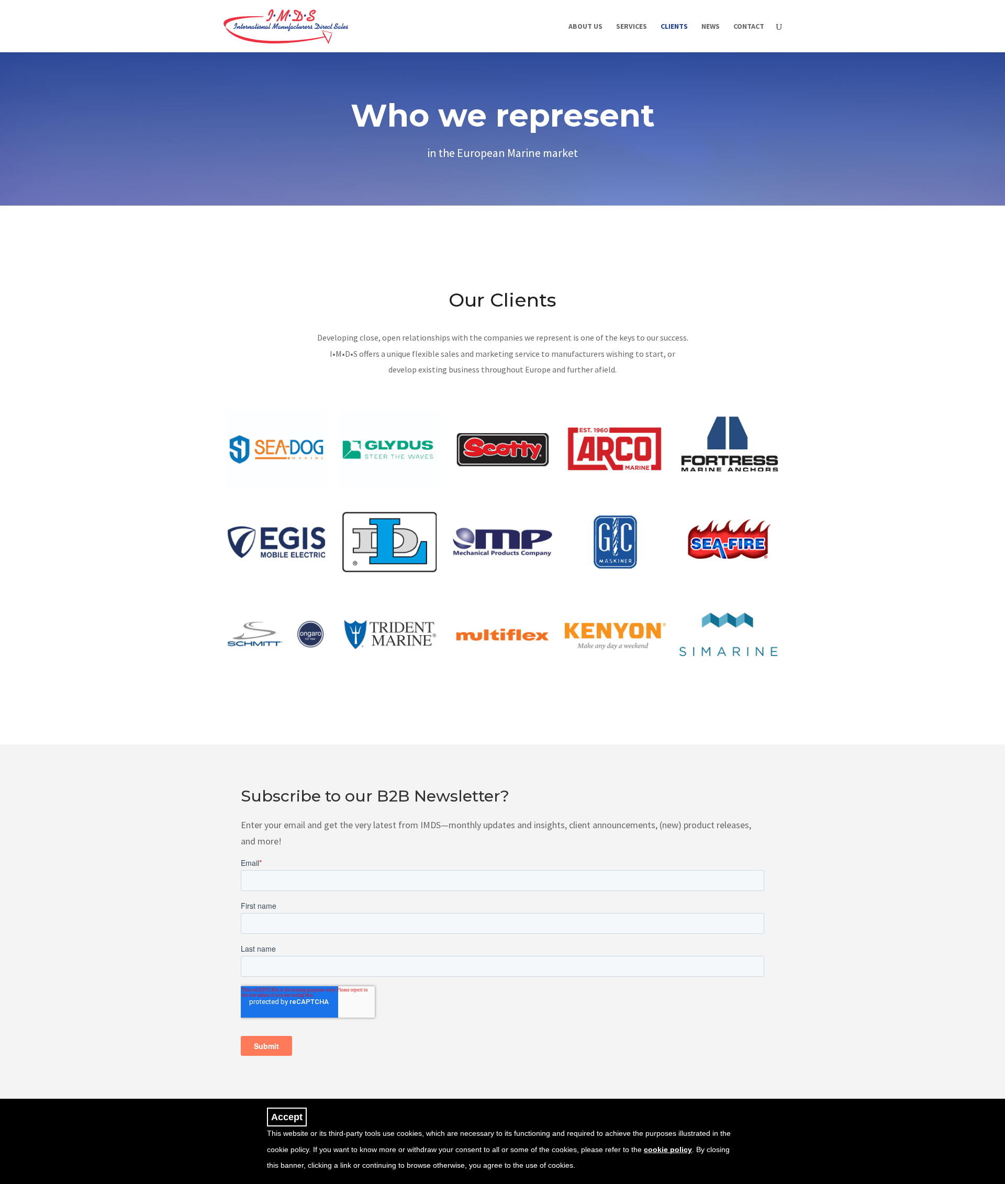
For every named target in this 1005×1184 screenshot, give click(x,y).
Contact (748, 26)
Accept (287, 1117)
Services (631, 26)
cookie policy (668, 1149)
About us (585, 26)
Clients (674, 26)
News (710, 26)
